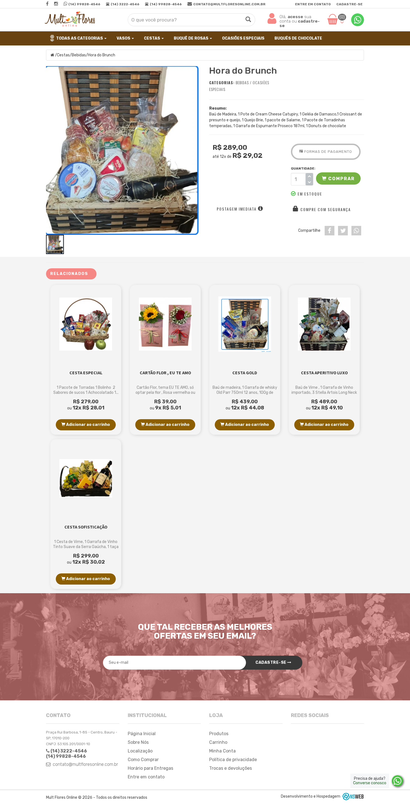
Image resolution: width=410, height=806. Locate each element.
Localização (140, 751)
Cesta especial (85, 372)
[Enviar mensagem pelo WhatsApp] (397, 781)
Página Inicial (142, 733)
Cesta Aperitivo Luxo (324, 372)
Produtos (218, 733)
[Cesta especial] (85, 324)
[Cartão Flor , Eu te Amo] (165, 324)
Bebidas (79, 55)
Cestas (152, 38)
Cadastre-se (349, 4)
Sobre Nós (138, 742)
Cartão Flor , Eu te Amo (165, 372)
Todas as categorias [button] (80, 38)
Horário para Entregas (150, 768)
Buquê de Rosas (191, 38)
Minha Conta (222, 751)
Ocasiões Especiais (242, 38)
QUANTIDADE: (302, 168)
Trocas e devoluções (230, 768)
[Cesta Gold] (244, 324)
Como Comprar (143, 759)
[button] (338, 178)
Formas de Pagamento (327, 151)
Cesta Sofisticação (85, 527)
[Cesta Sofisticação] (85, 478)
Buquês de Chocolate (298, 38)
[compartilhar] (329, 230)
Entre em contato (313, 4)
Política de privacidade (233, 759)
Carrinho (218, 742)
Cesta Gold (244, 372)
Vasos (123, 38)
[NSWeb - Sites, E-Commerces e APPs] (352, 796)
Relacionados (69, 273)
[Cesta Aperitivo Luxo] (324, 324)
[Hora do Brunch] (123, 150)
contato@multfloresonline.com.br (85, 764)
